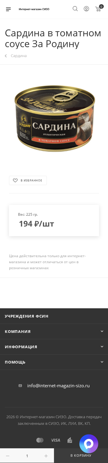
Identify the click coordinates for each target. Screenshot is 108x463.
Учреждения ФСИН (27, 316)
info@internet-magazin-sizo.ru (58, 385)
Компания (18, 331)
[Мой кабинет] (86, 9)
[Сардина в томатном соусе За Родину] (54, 120)
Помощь (15, 362)
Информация (21, 346)
